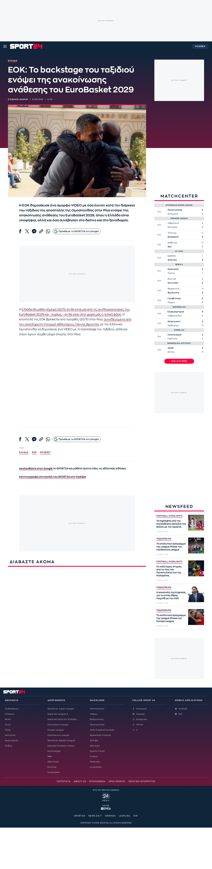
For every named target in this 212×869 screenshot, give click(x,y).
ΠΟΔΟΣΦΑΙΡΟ (163, 539)
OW (135, 816)
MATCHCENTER (179, 196)
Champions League (58, 725)
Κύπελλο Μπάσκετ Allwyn (61, 746)
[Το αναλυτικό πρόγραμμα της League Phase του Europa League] (196, 617)
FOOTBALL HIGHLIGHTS (169, 516)
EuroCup (52, 767)
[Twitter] (27, 231)
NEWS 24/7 (95, 816)
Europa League (56, 730)
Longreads (96, 767)
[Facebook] (20, 231)
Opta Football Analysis (102, 730)
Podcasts (95, 762)
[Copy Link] (41, 231)
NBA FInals (53, 762)
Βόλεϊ (8, 719)
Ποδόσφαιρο (12, 709)
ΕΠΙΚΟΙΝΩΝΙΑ (97, 781)
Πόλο (8, 730)
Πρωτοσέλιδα (97, 725)
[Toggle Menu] (5, 46)
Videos (93, 714)
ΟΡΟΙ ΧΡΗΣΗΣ (117, 781)
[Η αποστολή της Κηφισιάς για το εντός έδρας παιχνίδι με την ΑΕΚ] (196, 594)
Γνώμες (94, 756)
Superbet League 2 (58, 714)
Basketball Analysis (100, 735)
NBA (50, 756)
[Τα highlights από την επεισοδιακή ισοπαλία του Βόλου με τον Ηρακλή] (196, 523)
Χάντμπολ (10, 735)
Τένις (7, 725)
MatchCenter (97, 709)
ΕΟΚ (34, 452)
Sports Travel (97, 751)
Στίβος (8, 746)
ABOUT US (80, 781)
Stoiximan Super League (61, 709)
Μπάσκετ (45, 452)
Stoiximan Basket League (61, 741)
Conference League (58, 735)
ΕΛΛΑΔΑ (23, 452)
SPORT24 (79, 816)
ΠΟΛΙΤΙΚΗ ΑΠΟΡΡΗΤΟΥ (142, 781)
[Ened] (106, 808)
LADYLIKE (124, 816)
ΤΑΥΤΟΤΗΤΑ (63, 781)
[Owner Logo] (106, 796)
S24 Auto (95, 746)
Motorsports (11, 741)
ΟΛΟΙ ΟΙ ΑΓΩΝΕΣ (179, 361)
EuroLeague (54, 751)
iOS (180, 714)
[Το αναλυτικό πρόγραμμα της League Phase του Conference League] (196, 545)
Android (183, 709)
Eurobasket (54, 772)
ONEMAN (110, 816)
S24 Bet (94, 741)
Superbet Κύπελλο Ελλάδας (62, 719)
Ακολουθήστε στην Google (36, 468)
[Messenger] (34, 231)
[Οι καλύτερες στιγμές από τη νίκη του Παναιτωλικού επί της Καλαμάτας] (196, 568)
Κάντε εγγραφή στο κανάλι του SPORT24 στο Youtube (52, 477)
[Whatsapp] (48, 231)
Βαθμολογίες (97, 719)
